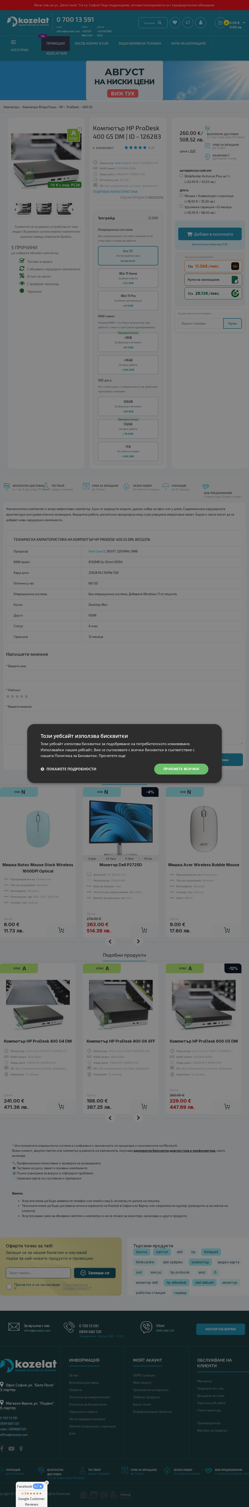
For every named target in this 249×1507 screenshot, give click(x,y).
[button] (68, 769)
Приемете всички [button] (181, 768)
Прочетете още (112, 755)
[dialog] (124, 753)
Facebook (29, 1486)
